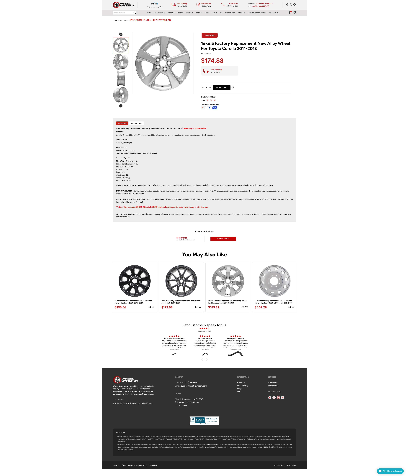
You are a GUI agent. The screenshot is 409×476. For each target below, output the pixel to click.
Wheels (199, 13)
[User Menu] (295, 12)
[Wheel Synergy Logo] (125, 380)
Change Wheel (209, 35)
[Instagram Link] (294, 5)
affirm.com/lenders (212, 444)
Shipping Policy (136, 123)
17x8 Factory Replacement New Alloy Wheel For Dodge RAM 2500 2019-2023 (133, 301)
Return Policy (242, 385)
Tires (207, 13)
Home (149, 13)
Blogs (239, 388)
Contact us (272, 382)
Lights (214, 13)
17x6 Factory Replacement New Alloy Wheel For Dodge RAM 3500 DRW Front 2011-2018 (273, 301)
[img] (204, 328)
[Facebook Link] (287, 5)
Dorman (189, 13)
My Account (273, 385)
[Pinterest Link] (282, 397)
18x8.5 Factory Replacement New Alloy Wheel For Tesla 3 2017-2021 (181, 301)
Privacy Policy (291, 465)
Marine (180, 13)
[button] (202, 359)
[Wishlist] (153, 307)
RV (221, 13)
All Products (160, 13)
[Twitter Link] (291, 5)
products (124, 20)
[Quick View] (149, 307)
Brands (171, 13)
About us (241, 13)
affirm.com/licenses (207, 447)
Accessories (230, 13)
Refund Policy (279, 465)
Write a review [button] (223, 239)
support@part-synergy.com (194, 386)
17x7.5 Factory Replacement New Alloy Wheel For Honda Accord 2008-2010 (227, 301)
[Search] (134, 12)
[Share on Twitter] (211, 100)
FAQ (239, 392)
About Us (241, 382)
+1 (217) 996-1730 (232, 6)
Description (122, 123)
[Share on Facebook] (207, 100)
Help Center (273, 13)
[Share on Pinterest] (215, 100)
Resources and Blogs (257, 13)
